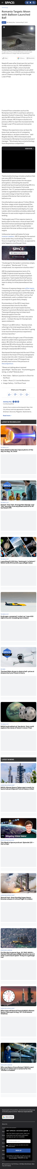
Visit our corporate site (25, 1111)
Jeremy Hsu (12, 22)
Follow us (22, 58)
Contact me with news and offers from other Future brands (18, 1145)
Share (6, 58)
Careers (4, 1154)
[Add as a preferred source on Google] (8, 1117)
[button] (34, 2)
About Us (4, 1124)
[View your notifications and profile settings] (30, 2)
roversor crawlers (8, 236)
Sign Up (19, 1150)
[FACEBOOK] (13, 402)
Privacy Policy (20, 1156)
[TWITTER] (16, 402)
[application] (18, 159)
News (4, 22)
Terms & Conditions (13, 1158)
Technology (5, 7)
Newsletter (32, 58)
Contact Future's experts (9, 1128)
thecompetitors (7, 364)
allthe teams (29, 288)
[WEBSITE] (18, 402)
